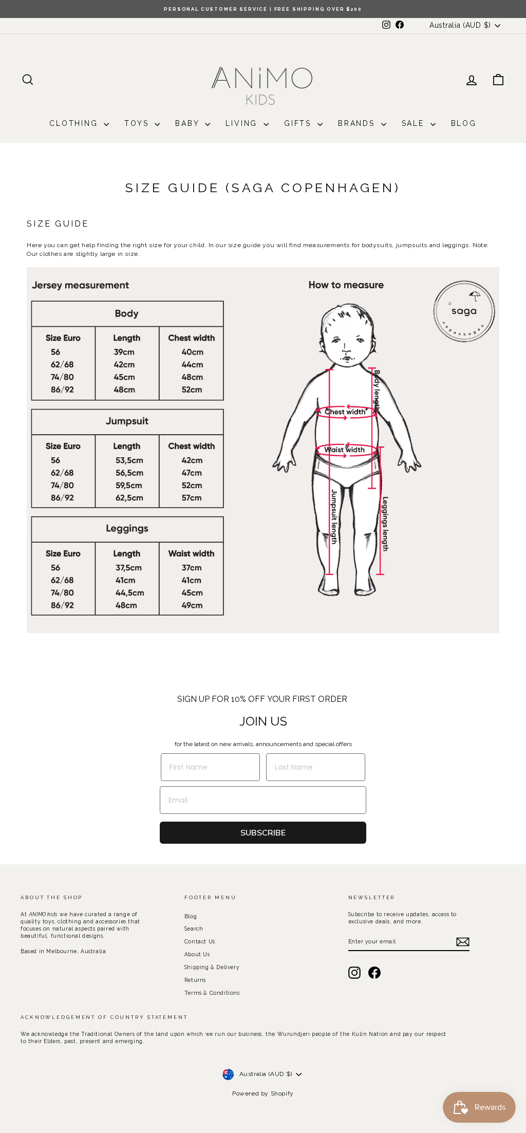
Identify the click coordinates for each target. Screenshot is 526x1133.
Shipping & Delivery (211, 967)
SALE (415, 123)
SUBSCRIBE (263, 833)
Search (193, 928)
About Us (197, 954)
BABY (188, 123)
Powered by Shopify (263, 1093)
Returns (195, 980)
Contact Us (199, 941)
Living (243, 123)
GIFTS (299, 123)
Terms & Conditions (212, 993)
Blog (464, 123)
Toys (138, 123)
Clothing (75, 123)
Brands (358, 123)
